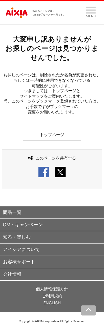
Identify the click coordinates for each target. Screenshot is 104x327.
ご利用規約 (52, 295)
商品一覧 (12, 212)
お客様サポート (19, 262)
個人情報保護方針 (52, 288)
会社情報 (12, 274)
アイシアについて (21, 249)
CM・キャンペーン (23, 224)
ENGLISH (52, 302)
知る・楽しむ (17, 237)
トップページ (52, 134)
